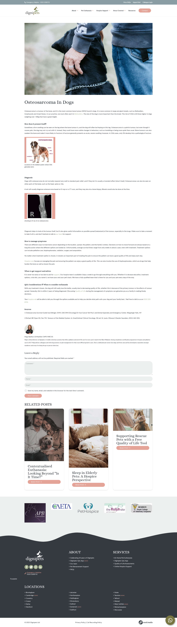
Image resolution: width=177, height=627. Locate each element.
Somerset (75, 607)
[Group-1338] (40, 567)
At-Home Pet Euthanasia (123, 558)
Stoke (116, 592)
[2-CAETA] (61, 506)
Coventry (29, 598)
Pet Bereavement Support (79, 566)
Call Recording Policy (94, 622)
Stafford (73, 610)
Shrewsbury (74, 601)
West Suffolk (121, 604)
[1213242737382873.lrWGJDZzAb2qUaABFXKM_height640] (35, 514)
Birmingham (30, 592)
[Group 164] (31, 567)
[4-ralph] (114, 508)
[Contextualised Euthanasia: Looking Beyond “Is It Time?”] (44, 435)
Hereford (29, 607)
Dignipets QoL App (79, 561)
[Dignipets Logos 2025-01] (34, 552)
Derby (28, 604)
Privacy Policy (80, 622)
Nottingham (74, 598)
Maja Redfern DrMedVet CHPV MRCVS (38, 337)
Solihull (72, 604)
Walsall (117, 601)
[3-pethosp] (88, 508)
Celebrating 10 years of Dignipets (82, 558)
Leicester (73, 592)
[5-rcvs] (141, 508)
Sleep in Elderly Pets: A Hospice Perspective (84, 476)
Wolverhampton (120, 607)
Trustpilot (13, 579)
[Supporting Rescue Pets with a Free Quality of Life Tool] (133, 420)
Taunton (119, 595)
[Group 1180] (146, 622)
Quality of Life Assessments (124, 563)
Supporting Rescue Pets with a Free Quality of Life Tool (131, 439)
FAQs (72, 569)
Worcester (118, 610)
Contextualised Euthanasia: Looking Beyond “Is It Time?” (43, 471)
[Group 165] (36, 567)
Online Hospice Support (123, 566)
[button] (77, 10)
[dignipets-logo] (32, 10)
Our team (73, 564)
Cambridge (32, 595)
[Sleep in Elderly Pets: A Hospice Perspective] (88, 438)
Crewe (28, 601)
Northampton (75, 595)
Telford (116, 598)
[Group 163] (26, 567)
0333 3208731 (32, 574)
